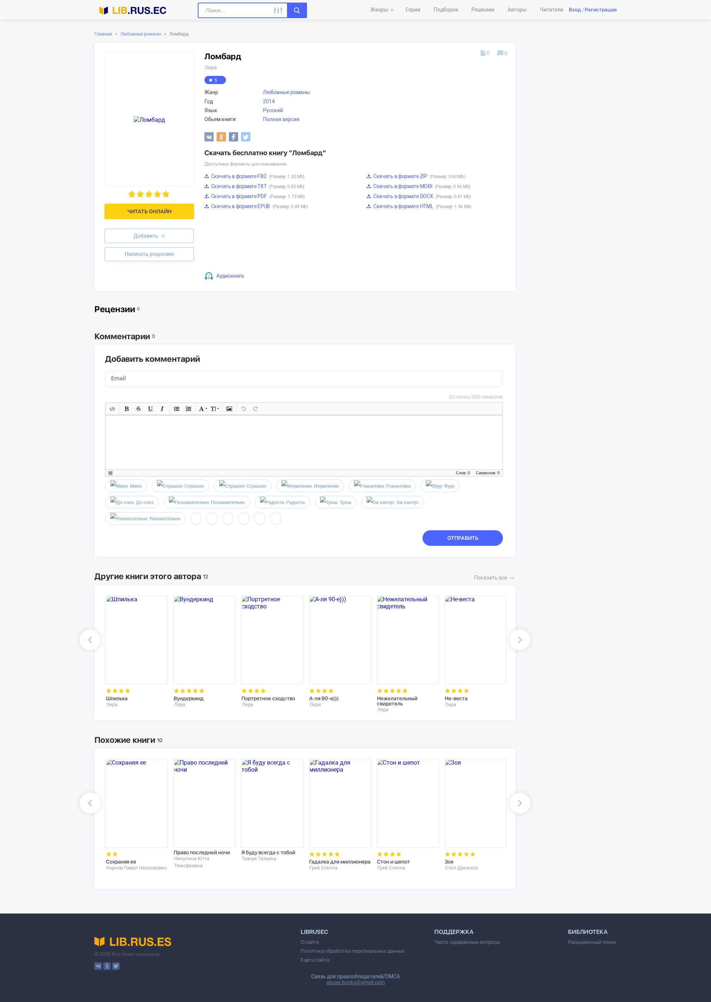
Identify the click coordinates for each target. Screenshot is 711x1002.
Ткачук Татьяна (259, 858)
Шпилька (117, 698)
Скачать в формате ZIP (418, 176)
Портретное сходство (268, 698)
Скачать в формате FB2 (257, 176)
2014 (269, 101)
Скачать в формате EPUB (259, 206)
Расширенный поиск (592, 942)
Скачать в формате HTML (421, 206)
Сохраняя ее (121, 862)
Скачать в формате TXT (257, 186)
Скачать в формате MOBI (421, 186)
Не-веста (456, 698)
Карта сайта (315, 960)
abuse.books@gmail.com (355, 982)
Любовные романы (140, 34)
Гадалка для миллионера (340, 862)
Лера (210, 67)
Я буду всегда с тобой (268, 852)
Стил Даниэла (461, 868)
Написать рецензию (149, 254)
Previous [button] (90, 639)
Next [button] (520, 639)
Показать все (494, 577)
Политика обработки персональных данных (353, 951)
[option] (134, 651)
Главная (103, 34)
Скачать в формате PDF (257, 196)
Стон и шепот (393, 862)
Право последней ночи (202, 852)
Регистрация (601, 10)
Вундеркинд (189, 698)
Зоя (449, 862)
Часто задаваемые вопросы (467, 942)
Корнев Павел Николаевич (136, 868)
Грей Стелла (323, 868)
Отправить (462, 538)
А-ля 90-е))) (324, 698)
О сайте (310, 942)
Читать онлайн (149, 211)
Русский (273, 110)
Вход (575, 10)
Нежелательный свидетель (397, 701)
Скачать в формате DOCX (421, 196)
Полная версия (281, 119)
